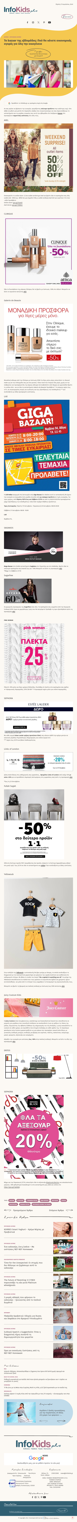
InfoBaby (7, 1312)
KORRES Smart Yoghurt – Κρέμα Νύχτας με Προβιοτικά (24, 1230)
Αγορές (6, 37)
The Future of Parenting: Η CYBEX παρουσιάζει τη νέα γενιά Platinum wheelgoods (20, 1283)
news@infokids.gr (67, 1473)
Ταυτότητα (32, 1473)
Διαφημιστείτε (12, 1473)
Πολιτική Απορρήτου (27, 1476)
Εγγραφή (62, 1510)
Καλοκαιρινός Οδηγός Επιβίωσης (14, 1259)
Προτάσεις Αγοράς (15, 37)
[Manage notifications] (72, 1517)
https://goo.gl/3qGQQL (12, 1187)
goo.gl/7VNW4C (17, 205)
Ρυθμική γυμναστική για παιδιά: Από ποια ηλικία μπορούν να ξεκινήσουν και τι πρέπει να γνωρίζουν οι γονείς (35, 1380)
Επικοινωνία (22, 1473)
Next (61, 1421)
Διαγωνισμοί (46, 1404)
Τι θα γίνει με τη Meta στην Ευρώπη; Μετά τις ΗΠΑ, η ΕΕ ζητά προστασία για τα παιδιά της (35, 1387)
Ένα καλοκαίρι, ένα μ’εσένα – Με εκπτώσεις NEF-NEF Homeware (19, 1248)
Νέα (5, 1369)
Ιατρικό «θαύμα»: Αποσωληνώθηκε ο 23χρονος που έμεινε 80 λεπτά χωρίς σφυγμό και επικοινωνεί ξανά (34, 1372)
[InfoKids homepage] (21, 10)
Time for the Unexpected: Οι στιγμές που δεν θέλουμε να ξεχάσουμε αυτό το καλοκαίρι (23, 1265)
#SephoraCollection (52, 1182)
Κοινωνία (7, 1385)
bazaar (60, 113)
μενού (67, 16)
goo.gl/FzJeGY (17, 202)
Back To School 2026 (11, 1377)
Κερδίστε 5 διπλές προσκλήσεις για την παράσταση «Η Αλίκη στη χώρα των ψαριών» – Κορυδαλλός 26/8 (52, 1412)
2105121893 (55, 1473)
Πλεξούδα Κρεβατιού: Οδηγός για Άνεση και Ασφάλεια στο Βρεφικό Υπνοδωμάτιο (23, 1317)
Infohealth (7, 1391)
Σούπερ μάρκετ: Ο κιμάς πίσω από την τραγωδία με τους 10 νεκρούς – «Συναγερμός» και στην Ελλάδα (37, 1395)
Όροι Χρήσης (17, 1476)
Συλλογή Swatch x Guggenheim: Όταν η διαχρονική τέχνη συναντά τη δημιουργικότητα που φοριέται (22, 1334)
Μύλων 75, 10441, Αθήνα (45, 1474)
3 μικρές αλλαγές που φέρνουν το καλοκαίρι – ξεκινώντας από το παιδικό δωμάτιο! (22, 1300)
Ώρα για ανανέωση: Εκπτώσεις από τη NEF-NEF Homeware (21, 1351)
